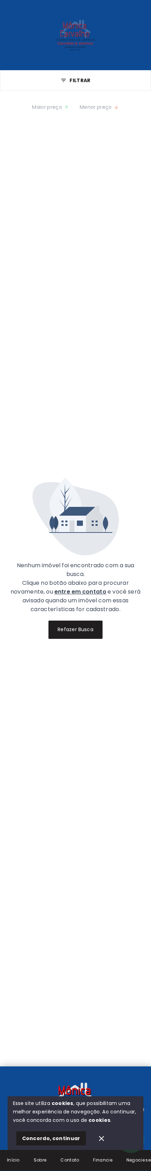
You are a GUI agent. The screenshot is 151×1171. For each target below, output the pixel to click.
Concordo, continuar (51, 1138)
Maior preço (47, 107)
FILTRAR (80, 80)
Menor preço (96, 107)
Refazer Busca (75, 629)
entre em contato (80, 592)
